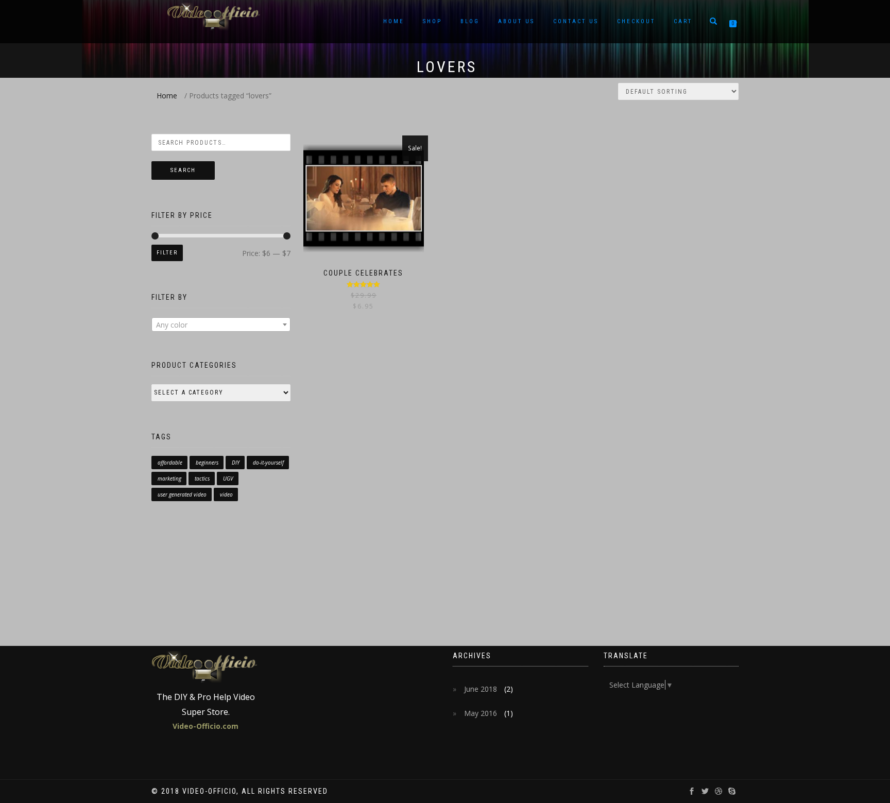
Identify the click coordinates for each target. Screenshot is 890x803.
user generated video (182, 494)
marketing (169, 478)
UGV (228, 478)
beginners (207, 462)
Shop (432, 21)
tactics (202, 478)
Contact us (575, 21)
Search (183, 170)
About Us (516, 21)
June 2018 (480, 689)
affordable (170, 462)
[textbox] (221, 325)
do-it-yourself (268, 462)
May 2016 (480, 713)
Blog (470, 21)
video (226, 494)
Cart (683, 21)
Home (393, 21)
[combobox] (220, 324)
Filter (167, 252)
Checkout (636, 21)
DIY (235, 462)
